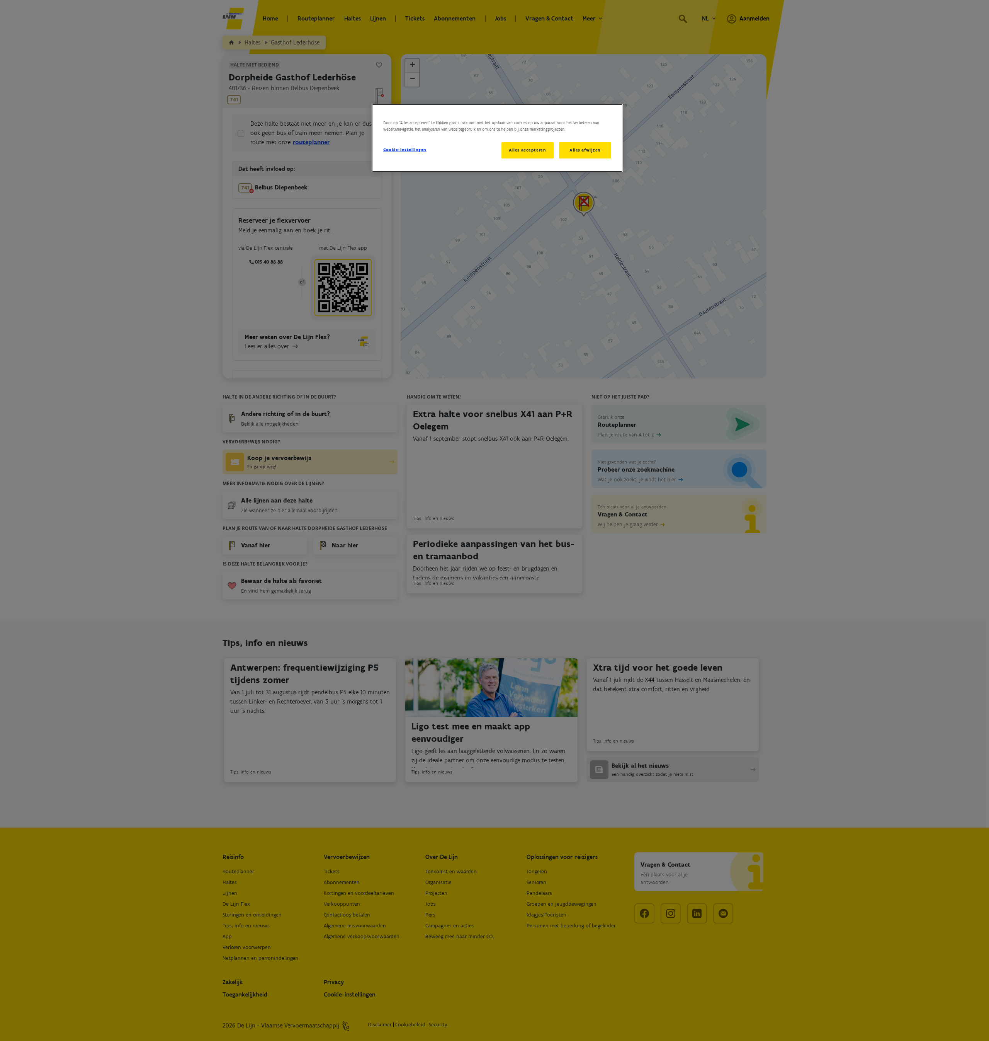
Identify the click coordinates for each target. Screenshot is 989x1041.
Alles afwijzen (585, 150)
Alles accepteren (527, 150)
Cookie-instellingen (405, 149)
